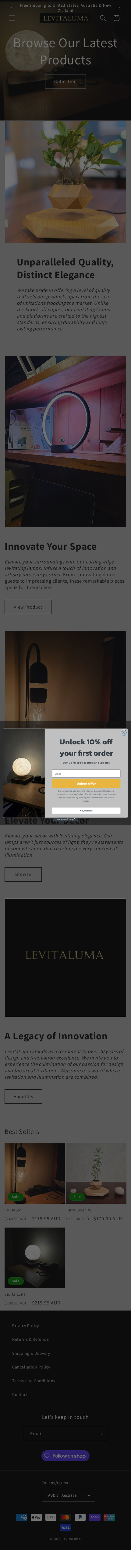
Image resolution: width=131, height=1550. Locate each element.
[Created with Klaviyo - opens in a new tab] (65, 820)
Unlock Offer (86, 783)
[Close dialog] (123, 732)
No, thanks (86, 811)
